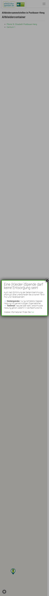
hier (32, 312)
